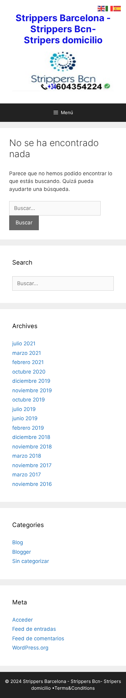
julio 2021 (23, 343)
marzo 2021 (26, 353)
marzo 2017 (26, 474)
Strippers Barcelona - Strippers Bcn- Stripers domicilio (63, 28)
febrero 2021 (28, 362)
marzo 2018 (26, 456)
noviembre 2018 (32, 447)
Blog (17, 542)
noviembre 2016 (32, 484)
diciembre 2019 (31, 381)
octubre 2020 (29, 372)
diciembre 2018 (31, 437)
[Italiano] (109, 8)
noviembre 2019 (32, 390)
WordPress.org (30, 648)
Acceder (22, 620)
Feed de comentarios (38, 638)
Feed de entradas (34, 629)
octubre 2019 (28, 400)
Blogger (21, 552)
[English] (102, 8)
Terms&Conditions (74, 688)
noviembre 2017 (32, 465)
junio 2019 (25, 418)
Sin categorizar (30, 561)
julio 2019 (24, 409)
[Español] (117, 8)
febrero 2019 (28, 428)
